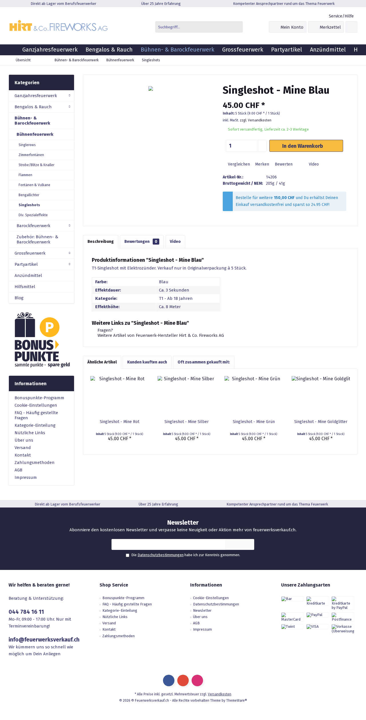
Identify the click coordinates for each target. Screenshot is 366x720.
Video (313, 164)
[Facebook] (168, 680)
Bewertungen (140, 241)
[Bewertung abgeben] (284, 98)
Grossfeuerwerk (30, 253)
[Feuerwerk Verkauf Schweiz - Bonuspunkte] (41, 340)
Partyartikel (26, 264)
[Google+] (183, 680)
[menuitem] (341, 16)
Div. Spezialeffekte (33, 215)
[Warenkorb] (351, 27)
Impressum (26, 477)
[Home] (13, 49)
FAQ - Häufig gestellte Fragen (36, 415)
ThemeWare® (236, 701)
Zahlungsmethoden (35, 462)
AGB (18, 470)
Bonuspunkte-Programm (39, 397)
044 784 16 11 (26, 612)
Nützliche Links (30, 432)
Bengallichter (29, 195)
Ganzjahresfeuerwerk (36, 95)
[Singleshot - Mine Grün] (253, 396)
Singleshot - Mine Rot (119, 421)
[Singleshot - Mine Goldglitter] (321, 396)
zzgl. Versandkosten (255, 120)
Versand (23, 447)
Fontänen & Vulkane (34, 185)
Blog (19, 297)
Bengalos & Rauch (33, 106)
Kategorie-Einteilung (35, 425)
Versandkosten (219, 694)
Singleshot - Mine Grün (254, 421)
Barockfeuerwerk (33, 225)
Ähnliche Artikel (102, 362)
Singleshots (29, 205)
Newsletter (202, 610)
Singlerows (27, 145)
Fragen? (104, 330)
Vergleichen (238, 164)
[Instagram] (197, 680)
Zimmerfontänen (31, 155)
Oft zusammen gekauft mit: (204, 362)
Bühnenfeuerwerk (35, 134)
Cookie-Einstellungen (36, 405)
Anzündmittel (28, 275)
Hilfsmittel (25, 286)
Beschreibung (100, 241)
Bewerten (283, 164)
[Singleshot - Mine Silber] (187, 396)
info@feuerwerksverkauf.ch (44, 639)
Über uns (24, 440)
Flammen (25, 175)
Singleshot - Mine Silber (186, 421)
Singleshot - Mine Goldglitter (320, 421)
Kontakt (23, 455)
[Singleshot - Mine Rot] (119, 396)
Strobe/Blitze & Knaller (36, 165)
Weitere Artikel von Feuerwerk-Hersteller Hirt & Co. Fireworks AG (160, 335)
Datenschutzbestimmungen (161, 555)
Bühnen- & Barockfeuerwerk (32, 120)
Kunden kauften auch (147, 362)
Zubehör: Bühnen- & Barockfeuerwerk (37, 239)
